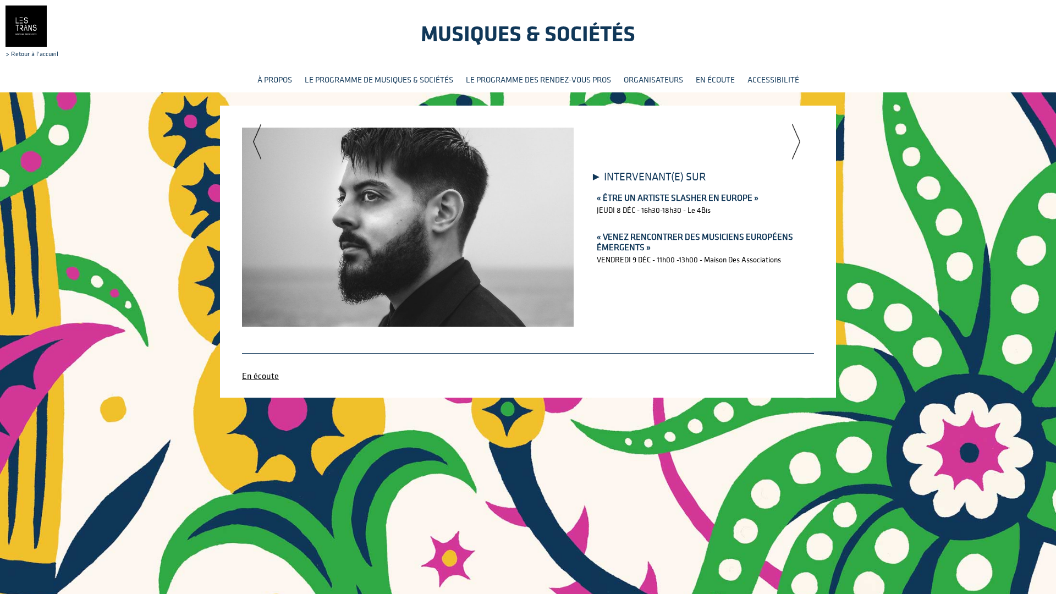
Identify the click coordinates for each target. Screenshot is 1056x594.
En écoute (715, 79)
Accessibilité (773, 79)
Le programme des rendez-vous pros (538, 79)
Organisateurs (653, 79)
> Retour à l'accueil (32, 53)
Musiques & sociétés (528, 33)
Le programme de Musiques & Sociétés (379, 79)
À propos (274, 79)
